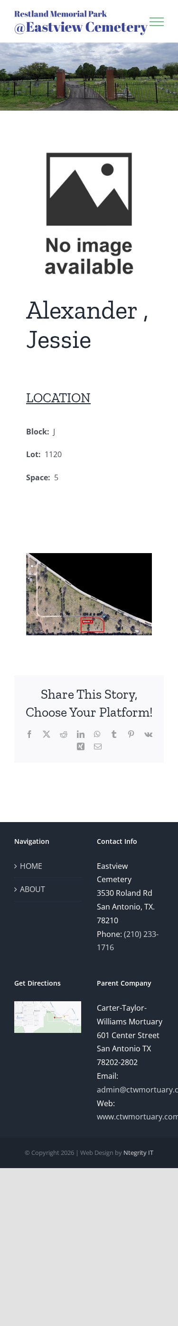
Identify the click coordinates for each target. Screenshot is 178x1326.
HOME (31, 866)
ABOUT (32, 889)
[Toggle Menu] (156, 21)
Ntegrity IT (138, 1152)
